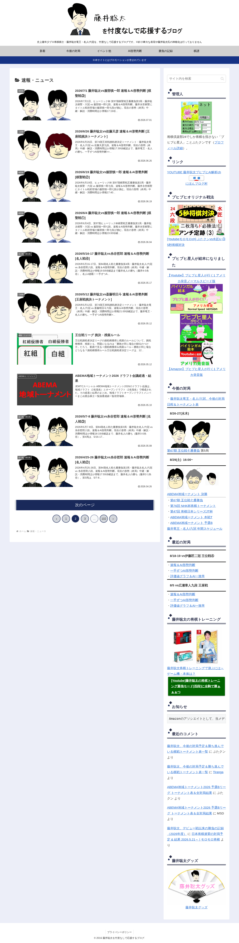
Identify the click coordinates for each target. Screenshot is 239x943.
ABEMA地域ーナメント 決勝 (187, 494)
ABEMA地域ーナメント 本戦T (191, 517)
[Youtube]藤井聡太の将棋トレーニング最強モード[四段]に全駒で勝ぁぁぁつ (195, 686)
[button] (222, 79)
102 (103, 518)
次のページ (85, 505)
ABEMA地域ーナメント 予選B (191, 523)
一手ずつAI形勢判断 (184, 570)
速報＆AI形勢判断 (182, 565)
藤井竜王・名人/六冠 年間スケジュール (194, 528)
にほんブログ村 (196, 183)
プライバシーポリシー (119, 932)
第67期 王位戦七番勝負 (183, 450)
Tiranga (218, 772)
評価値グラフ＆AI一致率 (187, 576)
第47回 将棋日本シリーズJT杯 (191, 511)
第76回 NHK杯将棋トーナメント (193, 506)
